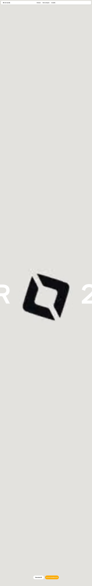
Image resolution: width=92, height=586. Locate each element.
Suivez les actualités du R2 (52, 577)
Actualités (53, 2)
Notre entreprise (46, 2)
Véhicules (39, 2)
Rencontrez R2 (38, 577)
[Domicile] (6, 2)
